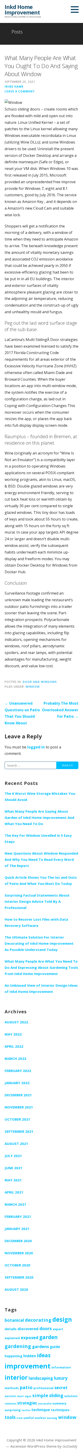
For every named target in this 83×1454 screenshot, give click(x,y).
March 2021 (15, 1204)
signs (28, 1396)
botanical (14, 1320)
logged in (36, 747)
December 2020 (18, 1240)
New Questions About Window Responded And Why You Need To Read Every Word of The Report (41, 859)
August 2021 (16, 1143)
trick (20, 1418)
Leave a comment (20, 91)
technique (40, 1409)
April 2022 (14, 1046)
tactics (26, 1410)
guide (55, 1346)
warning (52, 1418)
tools (10, 1417)
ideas (43, 1355)
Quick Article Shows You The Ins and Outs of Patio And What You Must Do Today (41, 880)
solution (70, 1396)
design (62, 1319)
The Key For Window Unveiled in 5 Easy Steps (38, 838)
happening (13, 1356)
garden (48, 1337)
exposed (29, 1337)
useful (29, 1418)
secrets (10, 1396)
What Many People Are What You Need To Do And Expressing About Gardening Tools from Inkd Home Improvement (41, 967)
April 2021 (14, 1192)
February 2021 (18, 1216)
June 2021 (13, 1168)
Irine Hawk (14, 86)
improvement (27, 1366)
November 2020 (19, 1253)
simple (40, 1395)
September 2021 (19, 1131)
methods (12, 1388)
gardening (18, 1346)
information (61, 1367)
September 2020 (19, 1277)
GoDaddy (69, 1446)
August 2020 (16, 1289)
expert (58, 1329)
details (11, 1329)
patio (26, 1387)
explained (12, 1338)
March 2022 (15, 1058)
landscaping (41, 1378)
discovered (28, 1328)
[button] (76, 9)
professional (43, 1388)
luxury (61, 1378)
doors (45, 1329)
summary (59, 1403)
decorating (38, 1320)
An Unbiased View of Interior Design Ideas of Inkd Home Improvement (41, 988)
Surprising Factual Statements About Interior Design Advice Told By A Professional (37, 901)
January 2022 (17, 1082)
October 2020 (17, 1265)
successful (44, 1403)
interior (16, 1377)
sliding (56, 1396)
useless (40, 1418)
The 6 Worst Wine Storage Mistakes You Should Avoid (40, 796)
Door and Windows (40, 682)
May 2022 (13, 1034)
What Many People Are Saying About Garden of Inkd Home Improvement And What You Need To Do (39, 817)
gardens (40, 1346)
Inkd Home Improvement (22, 9)
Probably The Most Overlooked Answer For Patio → (60, 710)
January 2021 (17, 1228)
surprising (13, 1410)
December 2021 (18, 1095)
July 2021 (13, 1155)
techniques (60, 1410)
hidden (29, 1355)
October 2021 (17, 1119)
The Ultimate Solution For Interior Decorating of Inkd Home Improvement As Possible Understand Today (39, 943)
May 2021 (13, 1180)
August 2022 (16, 1022)
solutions (10, 1403)
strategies (27, 1403)
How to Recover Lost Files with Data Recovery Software (36, 922)
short (20, 1396)
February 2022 (18, 1070)
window (33, 686)
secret (61, 1387)
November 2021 (19, 1107)
